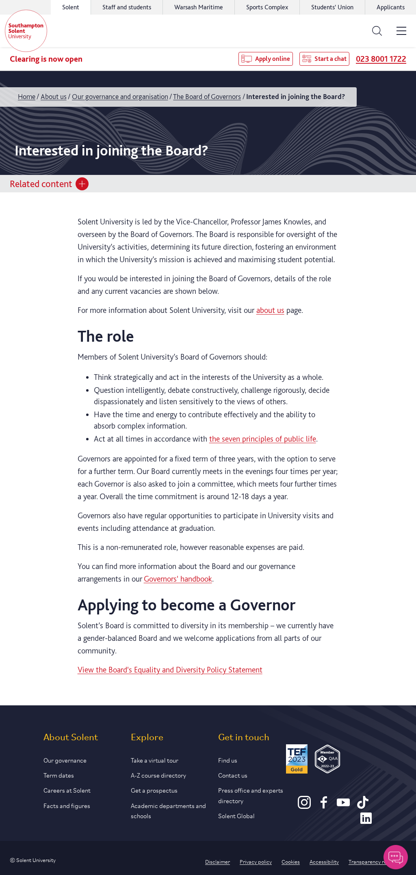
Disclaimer (217, 861)
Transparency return (372, 861)
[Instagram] (304, 806)
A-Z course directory (158, 774)
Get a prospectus (154, 789)
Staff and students (126, 7)
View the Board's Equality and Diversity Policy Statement (170, 670)
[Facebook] (323, 806)
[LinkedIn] (366, 822)
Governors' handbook (178, 579)
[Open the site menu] (401, 31)
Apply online (272, 58)
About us (54, 96)
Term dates (58, 774)
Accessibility (324, 861)
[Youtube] (343, 806)
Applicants (391, 7)
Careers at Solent (67, 789)
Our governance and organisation (120, 96)
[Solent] (26, 31)
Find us (227, 759)
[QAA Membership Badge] (327, 760)
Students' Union (332, 7)
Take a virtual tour (154, 759)
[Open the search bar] (377, 30)
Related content (41, 184)
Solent (70, 7)
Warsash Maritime (198, 7)
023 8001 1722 (381, 59)
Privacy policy (256, 861)
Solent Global (236, 815)
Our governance (65, 759)
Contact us (232, 774)
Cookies (291, 861)
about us (270, 310)
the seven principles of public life (262, 439)
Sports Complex (267, 7)
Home (26, 96)
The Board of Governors (207, 96)
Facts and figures (66, 805)
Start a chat (330, 58)
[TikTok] (362, 806)
